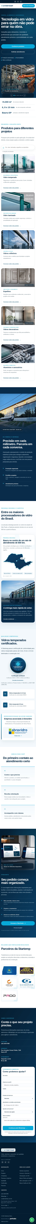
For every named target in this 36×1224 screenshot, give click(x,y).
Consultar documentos (18, 680)
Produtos (3, 1173)
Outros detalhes (6, 1116)
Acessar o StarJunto (18, 923)
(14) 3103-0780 (4, 1193)
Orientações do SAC (25, 1175)
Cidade (4, 1088)
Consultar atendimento (9, 619)
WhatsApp (4, 1196)
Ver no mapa (5, 1205)
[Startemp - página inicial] (7, 6)
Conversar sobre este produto (12, 187)
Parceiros (3, 1185)
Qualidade (3, 1180)
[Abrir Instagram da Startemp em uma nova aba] (15, 1)
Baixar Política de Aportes (26, 1178)
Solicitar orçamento (24, 1170)
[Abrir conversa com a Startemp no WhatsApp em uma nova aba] (21, 1)
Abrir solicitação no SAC (26, 1180)
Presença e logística (6, 1178)
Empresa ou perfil (7, 1082)
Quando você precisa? (8, 1108)
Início (2, 1170)
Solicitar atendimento (18, 52)
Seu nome (5, 1075)
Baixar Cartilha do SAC (26, 1183)
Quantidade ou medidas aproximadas (12, 1102)
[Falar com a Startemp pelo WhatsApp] (31, 1220)
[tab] (15, 95)
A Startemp (4, 1175)
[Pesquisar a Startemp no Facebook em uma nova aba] (18, 1)
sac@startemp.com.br (6, 1198)
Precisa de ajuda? (18, 927)
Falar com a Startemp (28, 5)
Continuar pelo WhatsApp (18, 1128)
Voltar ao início (5, 1221)
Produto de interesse (8, 1095)
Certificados (4, 1183)
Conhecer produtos (18, 46)
